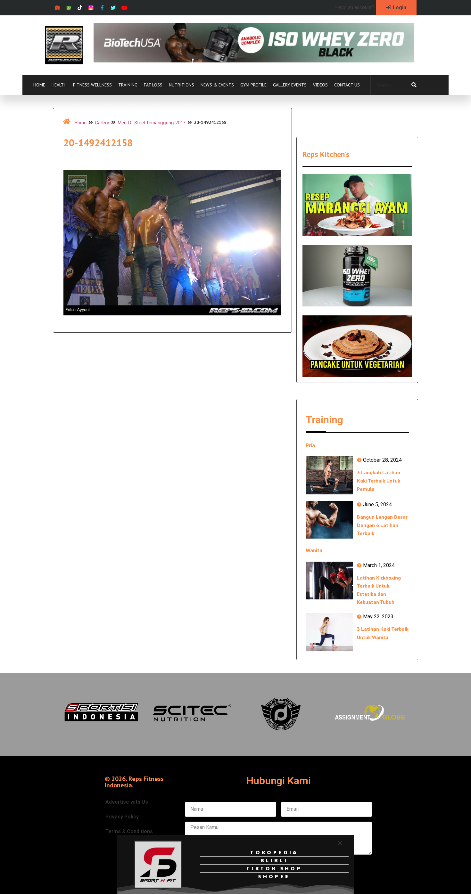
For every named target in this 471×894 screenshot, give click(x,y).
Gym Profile (253, 85)
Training (127, 85)
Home (39, 85)
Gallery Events (290, 85)
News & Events (217, 85)
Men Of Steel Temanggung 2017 (152, 122)
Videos (320, 85)
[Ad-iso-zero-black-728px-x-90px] (254, 60)
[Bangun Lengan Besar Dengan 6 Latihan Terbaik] (329, 520)
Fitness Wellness (92, 85)
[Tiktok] (80, 7)
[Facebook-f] (102, 7)
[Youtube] (124, 7)
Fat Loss (153, 85)
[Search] (414, 85)
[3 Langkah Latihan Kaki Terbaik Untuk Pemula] (329, 475)
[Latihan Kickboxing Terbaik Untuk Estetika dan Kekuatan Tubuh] (329, 580)
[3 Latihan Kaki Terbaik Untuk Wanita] (329, 632)
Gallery (102, 122)
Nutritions (181, 85)
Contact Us (347, 85)
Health (59, 85)
